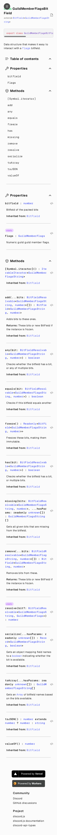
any (10, 111)
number (28, 203)
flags (26, 48)
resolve (13, 150)
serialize (15, 156)
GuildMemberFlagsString (26, 516)
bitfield (14, 76)
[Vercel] (28, 773)
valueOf (13, 175)
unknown (34, 512)
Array (19, 694)
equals (13, 118)
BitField (18, 17)
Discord (17, 798)
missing (13, 137)
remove (13, 143)
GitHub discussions (25, 803)
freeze (13, 124)
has (10, 130)
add (10, 105)
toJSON (13, 169)
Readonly (30, 423)
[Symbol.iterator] (22, 98)
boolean (34, 357)
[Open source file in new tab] (51, 15)
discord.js (19, 816)
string (40, 723)
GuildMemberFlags (31, 236)
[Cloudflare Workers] (28, 783)
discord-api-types (24, 825)
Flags (12, 82)
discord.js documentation (28, 821)
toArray (13, 162)
